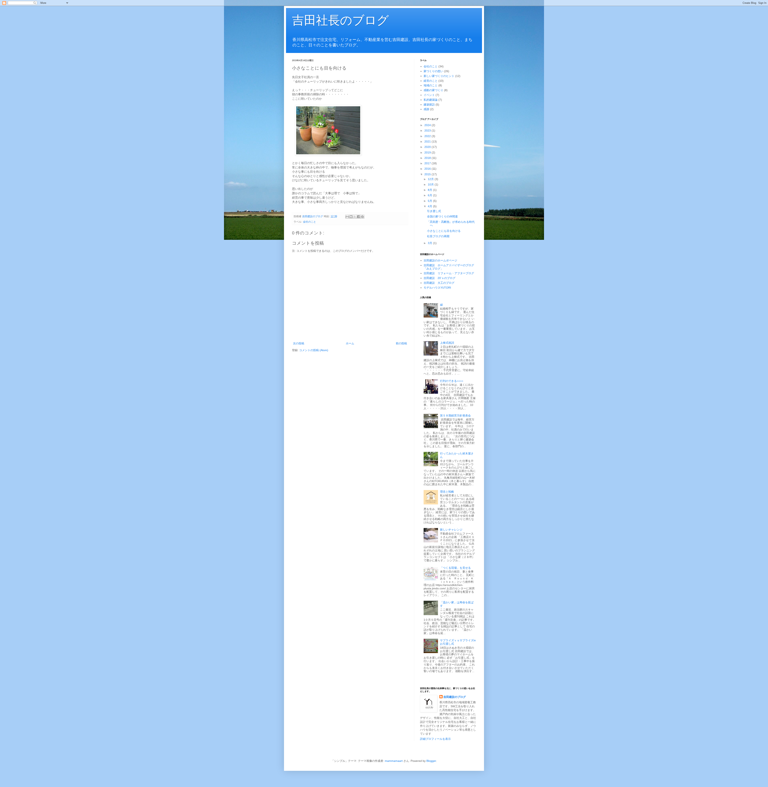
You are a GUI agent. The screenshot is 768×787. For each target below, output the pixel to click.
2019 (428, 152)
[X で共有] (355, 217)
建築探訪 (429, 104)
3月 (430, 243)
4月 (430, 206)
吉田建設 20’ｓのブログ (439, 278)
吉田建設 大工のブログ (439, 282)
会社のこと (309, 221)
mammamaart (394, 760)
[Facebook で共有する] (359, 217)
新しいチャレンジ (451, 529)
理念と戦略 (447, 491)
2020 (428, 146)
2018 (428, 157)
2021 (428, 141)
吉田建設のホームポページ (440, 260)
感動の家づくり (433, 90)
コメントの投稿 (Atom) (313, 350)
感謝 (426, 109)
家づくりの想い (433, 71)
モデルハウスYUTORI (437, 287)
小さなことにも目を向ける (444, 230)
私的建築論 (431, 99)
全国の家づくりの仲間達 (442, 216)
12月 (431, 179)
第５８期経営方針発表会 (455, 415)
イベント (429, 95)
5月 (430, 200)
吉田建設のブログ (454, 696)
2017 (428, 163)
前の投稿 (401, 343)
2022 (428, 136)
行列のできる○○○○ (451, 381)
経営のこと (431, 80)
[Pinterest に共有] (362, 217)
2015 (428, 174)
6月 (430, 195)
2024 (428, 125)
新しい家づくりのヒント (439, 76)
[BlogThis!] (351, 217)
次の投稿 (298, 343)
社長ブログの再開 (438, 236)
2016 (428, 168)
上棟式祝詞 (447, 342)
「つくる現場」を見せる (455, 567)
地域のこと (431, 85)
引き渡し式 (434, 211)
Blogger (431, 760)
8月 (430, 189)
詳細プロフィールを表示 (435, 738)
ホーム (350, 343)
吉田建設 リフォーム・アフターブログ (449, 273)
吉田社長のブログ (340, 20)
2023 (428, 130)
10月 (431, 184)
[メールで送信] (347, 217)
